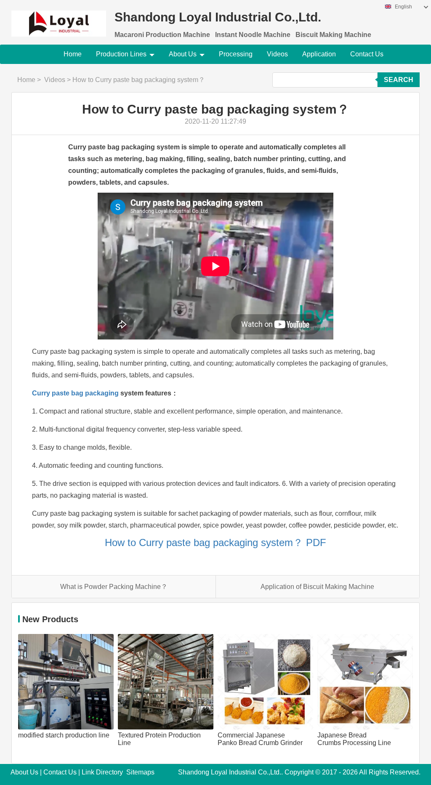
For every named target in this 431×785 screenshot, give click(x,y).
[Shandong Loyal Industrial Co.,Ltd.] (58, 18)
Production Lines (121, 54)
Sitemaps (140, 772)
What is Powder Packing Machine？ (114, 586)
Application (319, 54)
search (398, 79)
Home (73, 54)
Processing (236, 54)
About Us (183, 54)
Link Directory (102, 772)
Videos (277, 54)
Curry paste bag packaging (75, 393)
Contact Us (366, 54)
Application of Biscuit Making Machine (317, 586)
